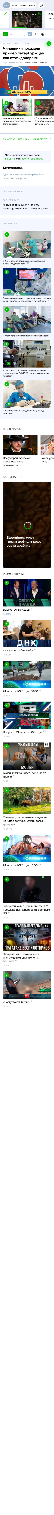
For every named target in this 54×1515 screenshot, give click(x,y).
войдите (10, 158)
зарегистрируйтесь (31, 158)
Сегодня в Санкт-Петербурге (34, 63)
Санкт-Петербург (42, 139)
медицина (24, 139)
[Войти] (42, 34)
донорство (9, 139)
